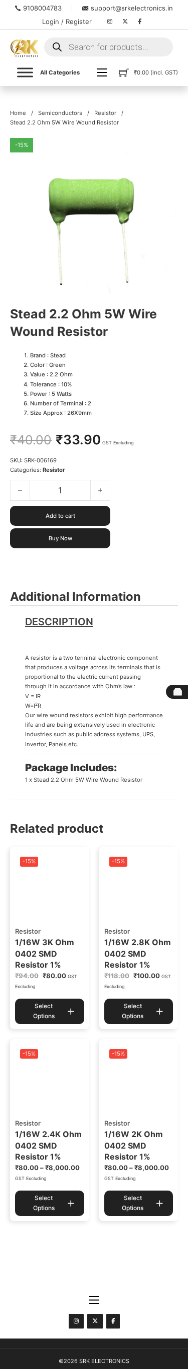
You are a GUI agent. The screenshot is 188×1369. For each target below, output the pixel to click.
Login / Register (67, 21)
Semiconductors (60, 112)
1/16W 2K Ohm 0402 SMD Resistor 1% (133, 1145)
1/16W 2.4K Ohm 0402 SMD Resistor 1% (48, 1145)
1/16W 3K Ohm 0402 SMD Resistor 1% (44, 953)
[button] (164, 151)
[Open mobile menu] (102, 72)
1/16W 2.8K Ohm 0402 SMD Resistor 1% (137, 953)
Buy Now (60, 538)
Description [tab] (59, 622)
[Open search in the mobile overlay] (108, 46)
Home (18, 112)
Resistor (105, 112)
